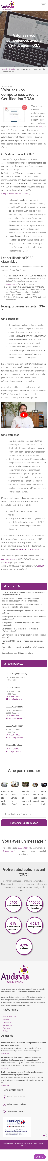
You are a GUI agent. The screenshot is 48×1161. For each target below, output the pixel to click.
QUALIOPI (41, 566)
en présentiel (21, 549)
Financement (7, 1028)
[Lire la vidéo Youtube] (24, 415)
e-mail (7, 562)
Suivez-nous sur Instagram (16, 1111)
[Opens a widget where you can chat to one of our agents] (39, 1157)
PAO (40, 126)
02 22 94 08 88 (14, 735)
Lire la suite (5, 1053)
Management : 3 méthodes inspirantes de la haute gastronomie (21, 624)
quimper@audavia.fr (16, 737)
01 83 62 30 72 (14, 697)
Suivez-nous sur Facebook (16, 1104)
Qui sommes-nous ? (9, 1016)
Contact (5, 1031)
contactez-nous (8, 559)
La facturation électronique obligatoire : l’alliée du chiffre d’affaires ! (23, 612)
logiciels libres (12, 284)
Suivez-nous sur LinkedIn (16, 1097)
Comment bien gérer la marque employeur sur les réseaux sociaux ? (24, 636)
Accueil (5, 69)
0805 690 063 (13, 749)
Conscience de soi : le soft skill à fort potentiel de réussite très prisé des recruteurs (23, 593)
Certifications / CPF (9, 1025)
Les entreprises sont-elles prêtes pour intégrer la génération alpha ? (20, 630)
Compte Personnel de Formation (15, 193)
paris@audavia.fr (15, 699)
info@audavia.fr (14, 751)
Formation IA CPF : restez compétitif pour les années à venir (22, 642)
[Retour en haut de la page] (44, 1136)
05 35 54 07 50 (14, 716)
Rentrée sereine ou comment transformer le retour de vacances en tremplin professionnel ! (22, 606)
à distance (34, 549)
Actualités (12, 69)
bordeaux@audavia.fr (16, 718)
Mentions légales (32, 1143)
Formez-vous (7, 1022)
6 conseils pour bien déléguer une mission (18, 653)
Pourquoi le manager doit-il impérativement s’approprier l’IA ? (23, 648)
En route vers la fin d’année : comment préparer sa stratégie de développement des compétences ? (21, 599)
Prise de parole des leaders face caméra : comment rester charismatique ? (24, 618)
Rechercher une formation (24, 822)
